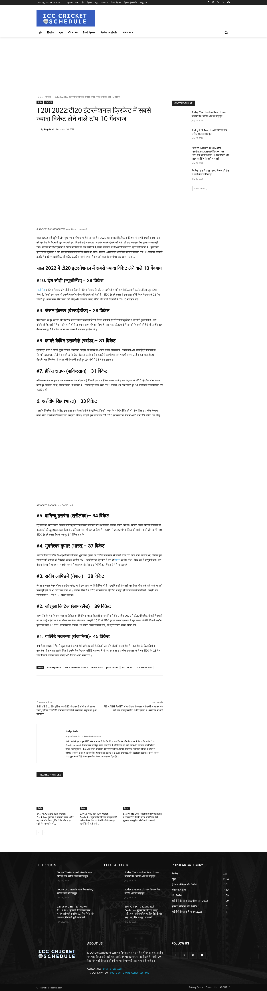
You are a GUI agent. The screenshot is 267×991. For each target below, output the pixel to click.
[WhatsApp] (87, 138)
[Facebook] (208, 3)
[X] (218, 3)
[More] (96, 138)
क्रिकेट (48, 96)
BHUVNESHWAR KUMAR (76, 667)
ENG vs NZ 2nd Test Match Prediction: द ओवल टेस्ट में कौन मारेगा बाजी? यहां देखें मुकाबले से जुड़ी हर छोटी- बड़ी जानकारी (142, 817)
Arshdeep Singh (53, 667)
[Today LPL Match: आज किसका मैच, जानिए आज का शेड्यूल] (180, 135)
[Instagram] (213, 3)
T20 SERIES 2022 (144, 667)
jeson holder (112, 667)
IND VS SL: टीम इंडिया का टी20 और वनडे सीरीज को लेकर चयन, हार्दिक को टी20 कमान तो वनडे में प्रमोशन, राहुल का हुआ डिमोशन (66, 710)
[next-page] (44, 832)
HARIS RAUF (97, 667)
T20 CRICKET (128, 667)
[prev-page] (39, 832)
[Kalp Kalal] (39, 129)
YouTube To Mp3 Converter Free (129, 972)
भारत (117, 560)
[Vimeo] (223, 3)
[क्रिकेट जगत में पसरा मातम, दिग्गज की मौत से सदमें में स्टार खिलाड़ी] (180, 175)
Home (40, 96)
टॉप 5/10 (48, 102)
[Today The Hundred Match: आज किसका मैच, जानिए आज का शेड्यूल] (180, 117)
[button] (226, 32)
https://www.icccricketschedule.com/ (83, 736)
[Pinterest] (78, 138)
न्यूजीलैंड (41, 290)
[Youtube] (228, 3)
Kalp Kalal (49, 129)
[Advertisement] (133, 64)
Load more (199, 188)
